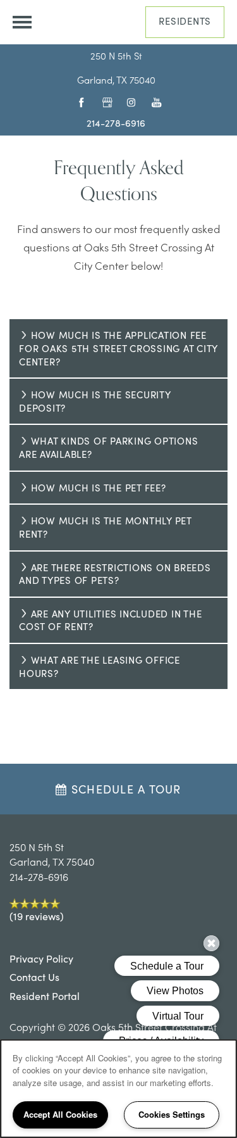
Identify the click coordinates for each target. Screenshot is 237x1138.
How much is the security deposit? (95, 401)
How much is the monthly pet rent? (105, 527)
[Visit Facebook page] (79, 102)
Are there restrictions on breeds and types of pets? (115, 574)
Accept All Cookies (60, 1114)
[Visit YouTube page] (153, 102)
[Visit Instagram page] (129, 102)
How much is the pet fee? (98, 487)
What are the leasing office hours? (99, 667)
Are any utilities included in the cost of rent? (110, 620)
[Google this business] (104, 102)
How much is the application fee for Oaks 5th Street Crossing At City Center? (118, 348)
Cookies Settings (171, 1114)
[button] (184, 22)
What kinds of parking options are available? (108, 447)
